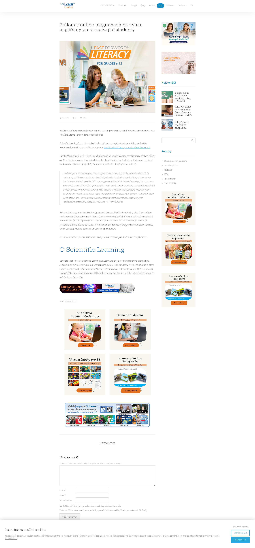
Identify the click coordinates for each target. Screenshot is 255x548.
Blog (160, 6)
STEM (166, 174)
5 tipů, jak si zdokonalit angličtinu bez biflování (183, 97)
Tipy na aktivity (170, 179)
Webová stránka (66, 501)
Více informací (11, 538)
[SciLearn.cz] (67, 6)
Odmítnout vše (240, 533)
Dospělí (134, 6)
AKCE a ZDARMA (107, 6)
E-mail (62, 495)
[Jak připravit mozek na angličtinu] (167, 125)
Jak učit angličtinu (171, 165)
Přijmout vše (240, 539)
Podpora (181, 6)
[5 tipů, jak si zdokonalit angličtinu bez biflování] (167, 97)
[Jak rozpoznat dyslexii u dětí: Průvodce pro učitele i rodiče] (167, 111)
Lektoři (152, 6)
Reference (170, 6)
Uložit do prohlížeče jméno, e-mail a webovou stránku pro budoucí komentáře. (92, 506)
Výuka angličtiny (170, 183)
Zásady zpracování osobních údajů (133, 510)
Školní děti (122, 6)
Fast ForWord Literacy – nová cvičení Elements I (127, 147)
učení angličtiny (70, 301)
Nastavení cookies (240, 526)
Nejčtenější (168, 170)
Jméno (63, 490)
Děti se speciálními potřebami (175, 161)
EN (192, 6)
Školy (143, 6)
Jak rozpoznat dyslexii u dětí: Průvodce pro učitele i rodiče (183, 111)
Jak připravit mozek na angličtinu (182, 125)
